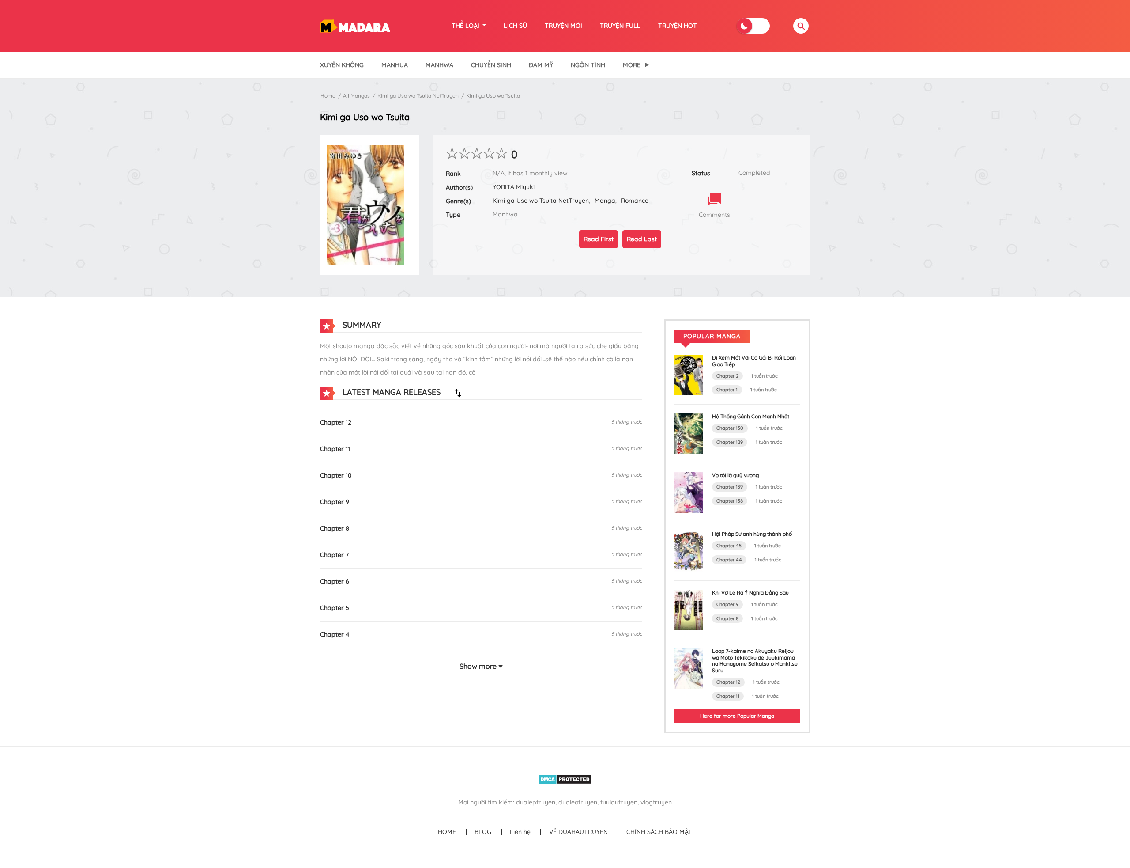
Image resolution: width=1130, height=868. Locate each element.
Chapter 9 (334, 502)
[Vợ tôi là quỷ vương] (688, 492)
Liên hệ (520, 832)
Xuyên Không (342, 65)
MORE (631, 65)
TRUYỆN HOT (677, 26)
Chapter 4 (335, 634)
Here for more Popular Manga (737, 716)
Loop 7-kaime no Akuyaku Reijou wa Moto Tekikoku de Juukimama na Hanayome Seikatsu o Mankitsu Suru (755, 660)
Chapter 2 (727, 376)
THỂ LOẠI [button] (466, 26)
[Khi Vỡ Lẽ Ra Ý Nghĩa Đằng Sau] (688, 609)
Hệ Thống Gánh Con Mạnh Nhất (750, 416)
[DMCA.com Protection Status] (565, 779)
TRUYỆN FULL (620, 26)
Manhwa (439, 65)
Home (327, 95)
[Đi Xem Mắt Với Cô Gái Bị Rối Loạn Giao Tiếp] (688, 375)
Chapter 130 (729, 428)
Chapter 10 (335, 475)
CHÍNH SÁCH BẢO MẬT (659, 832)
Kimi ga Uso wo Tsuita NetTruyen (418, 95)
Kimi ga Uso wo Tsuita (493, 95)
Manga (605, 201)
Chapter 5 (334, 608)
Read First (599, 239)
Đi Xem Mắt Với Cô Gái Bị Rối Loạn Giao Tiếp (754, 360)
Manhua (394, 65)
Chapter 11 (335, 449)
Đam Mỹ (541, 65)
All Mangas (356, 95)
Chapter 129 (729, 442)
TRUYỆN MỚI (563, 26)
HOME (447, 832)
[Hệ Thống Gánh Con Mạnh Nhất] (688, 433)
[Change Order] (457, 392)
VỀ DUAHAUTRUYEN (578, 832)
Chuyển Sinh (491, 65)
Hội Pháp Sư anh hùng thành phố (752, 534)
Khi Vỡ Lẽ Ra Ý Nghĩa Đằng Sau (750, 592)
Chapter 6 (334, 581)
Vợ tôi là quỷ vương (735, 475)
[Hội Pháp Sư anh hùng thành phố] (688, 550)
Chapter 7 (334, 555)
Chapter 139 (729, 487)
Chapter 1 (727, 390)
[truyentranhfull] (355, 25)
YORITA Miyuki (514, 187)
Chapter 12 (335, 422)
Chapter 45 (729, 545)
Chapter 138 (729, 501)
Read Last (642, 239)
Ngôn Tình (588, 65)
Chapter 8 (334, 528)
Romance (634, 201)
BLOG (483, 832)
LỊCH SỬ (515, 26)
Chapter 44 (729, 560)
